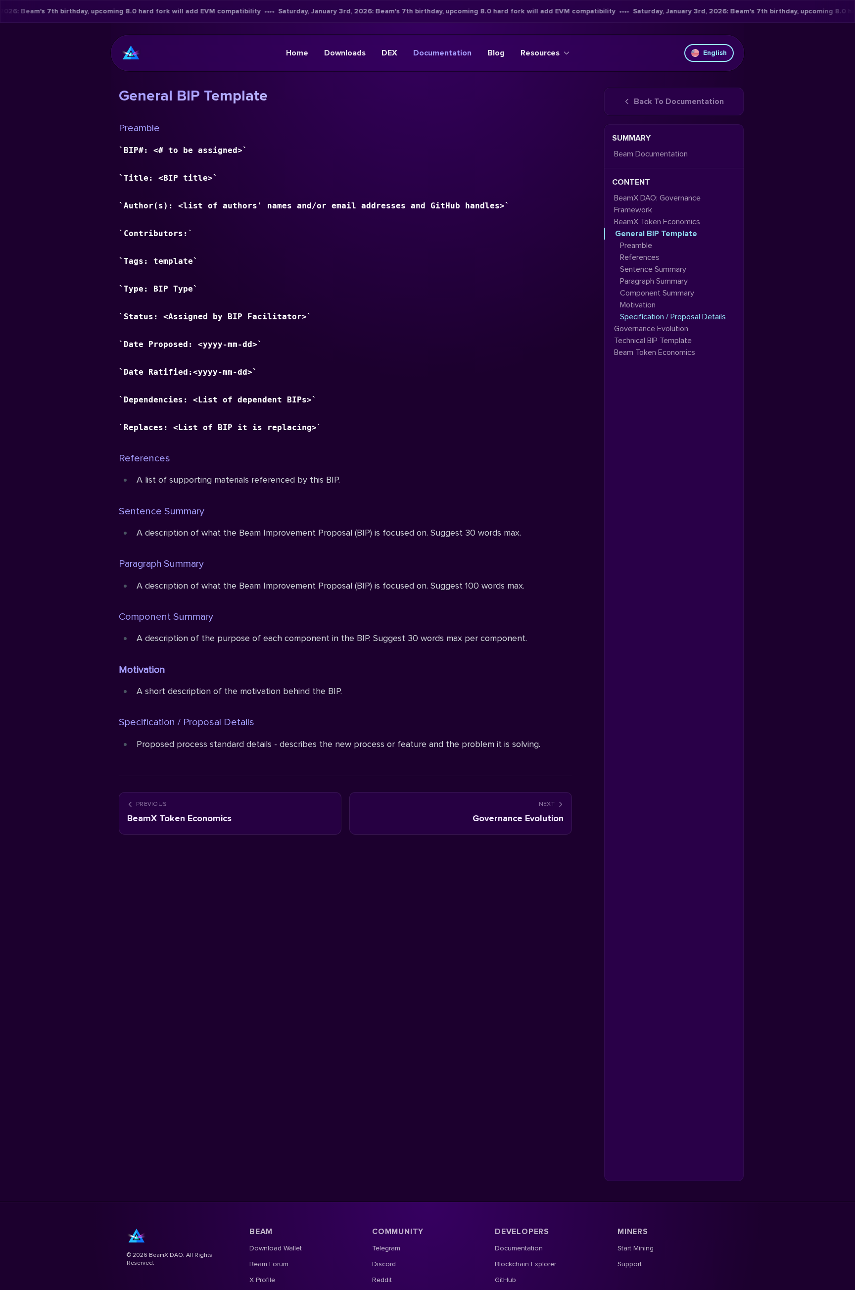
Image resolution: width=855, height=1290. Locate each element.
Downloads (345, 53)
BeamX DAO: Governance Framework (657, 204)
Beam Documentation (651, 154)
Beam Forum (268, 1264)
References (144, 458)
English (715, 53)
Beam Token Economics (654, 352)
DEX (389, 53)
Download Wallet (275, 1248)
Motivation (638, 305)
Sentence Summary (161, 511)
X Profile (262, 1280)
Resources (540, 53)
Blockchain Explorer (525, 1264)
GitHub (505, 1280)
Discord (384, 1264)
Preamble (139, 128)
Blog (496, 53)
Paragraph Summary (161, 564)
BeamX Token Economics (657, 222)
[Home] (131, 53)
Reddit (382, 1280)
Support (630, 1264)
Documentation (442, 53)
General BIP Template (656, 234)
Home (297, 53)
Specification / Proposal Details (186, 722)
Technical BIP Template (653, 341)
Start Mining (636, 1248)
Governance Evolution (651, 329)
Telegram (386, 1248)
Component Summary (166, 617)
